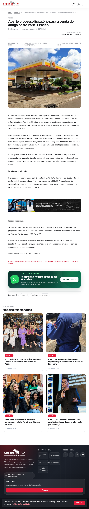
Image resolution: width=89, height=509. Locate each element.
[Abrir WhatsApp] (79, 4)
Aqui (15, 254)
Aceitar (79, 503)
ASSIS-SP (17, 13)
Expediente (45, 462)
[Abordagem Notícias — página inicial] (11, 3)
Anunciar (45, 490)
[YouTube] (82, 454)
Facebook (25, 295)
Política (56, 456)
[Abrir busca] (74, 4)
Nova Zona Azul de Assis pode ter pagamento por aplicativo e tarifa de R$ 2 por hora (65, 361)
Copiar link (45, 295)
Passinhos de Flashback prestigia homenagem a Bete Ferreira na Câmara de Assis (22, 422)
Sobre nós (43, 456)
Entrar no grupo (68, 279)
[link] (23, 342)
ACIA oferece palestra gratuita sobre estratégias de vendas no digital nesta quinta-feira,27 (65, 422)
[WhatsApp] (65, 454)
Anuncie (56, 462)
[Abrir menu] (84, 4)
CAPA (10, 13)
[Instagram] (77, 454)
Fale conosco (44, 469)
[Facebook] (71, 454)
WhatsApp (35, 295)
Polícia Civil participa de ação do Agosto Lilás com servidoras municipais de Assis (22, 361)
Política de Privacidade (21, 504)
